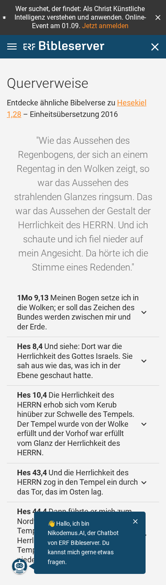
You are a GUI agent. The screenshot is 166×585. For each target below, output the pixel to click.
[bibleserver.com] (63, 47)
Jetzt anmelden (105, 26)
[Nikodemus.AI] (19, 566)
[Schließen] (154, 46)
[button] (158, 17)
